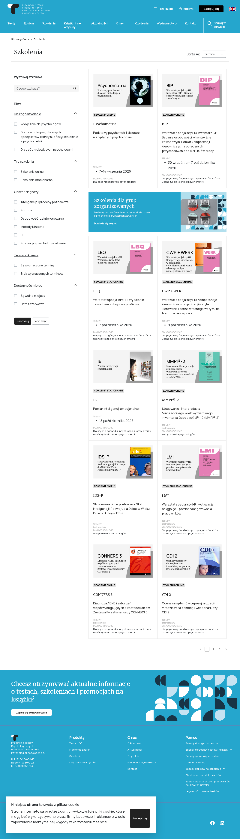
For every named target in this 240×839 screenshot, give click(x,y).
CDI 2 (166, 594)
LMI (165, 496)
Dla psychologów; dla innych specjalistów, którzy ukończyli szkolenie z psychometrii (49, 136)
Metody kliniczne (33, 227)
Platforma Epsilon (79, 749)
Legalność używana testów (202, 791)
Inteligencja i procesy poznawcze (45, 202)
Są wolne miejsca (33, 296)
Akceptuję (140, 818)
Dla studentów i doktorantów (203, 775)
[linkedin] (222, 824)
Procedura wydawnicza (142, 762)
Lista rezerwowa (32, 304)
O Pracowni (134, 743)
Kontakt (190, 23)
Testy (12, 23)
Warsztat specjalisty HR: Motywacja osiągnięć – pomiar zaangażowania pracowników (187, 508)
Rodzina (26, 210)
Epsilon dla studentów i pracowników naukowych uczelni (208, 783)
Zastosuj (22, 321)
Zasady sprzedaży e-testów (203, 756)
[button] (221, 25)
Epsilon (29, 23)
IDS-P (98, 495)
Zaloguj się (211, 9)
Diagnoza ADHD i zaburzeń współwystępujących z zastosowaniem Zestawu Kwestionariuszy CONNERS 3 (121, 607)
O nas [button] (120, 23)
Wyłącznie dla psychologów (41, 124)
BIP (165, 124)
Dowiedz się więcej (105, 223)
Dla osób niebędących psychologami (47, 149)
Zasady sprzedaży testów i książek (207, 749)
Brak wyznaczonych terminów (42, 273)
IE (95, 400)
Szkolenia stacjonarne (37, 180)
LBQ (96, 291)
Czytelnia (141, 23)
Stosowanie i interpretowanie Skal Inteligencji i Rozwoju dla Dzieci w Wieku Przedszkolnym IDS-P (121, 508)
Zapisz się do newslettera (31, 712)
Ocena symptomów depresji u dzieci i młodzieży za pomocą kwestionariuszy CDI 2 (190, 607)
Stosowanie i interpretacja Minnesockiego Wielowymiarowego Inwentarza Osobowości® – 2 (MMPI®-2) (191, 413)
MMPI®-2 (170, 400)
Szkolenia (49, 23)
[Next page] (226, 649)
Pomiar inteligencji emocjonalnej (116, 409)
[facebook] (212, 824)
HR (23, 235)
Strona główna (20, 39)
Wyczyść (40, 321)
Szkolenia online (32, 172)
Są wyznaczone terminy (38, 265)
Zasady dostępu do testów (202, 743)
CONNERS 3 (103, 594)
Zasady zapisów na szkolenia (203, 768)
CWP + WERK (173, 291)
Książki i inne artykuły (72, 25)
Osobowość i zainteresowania (42, 218)
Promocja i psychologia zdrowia (43, 243)
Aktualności (99, 23)
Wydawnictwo (167, 23)
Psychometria (104, 124)
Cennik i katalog (195, 762)
